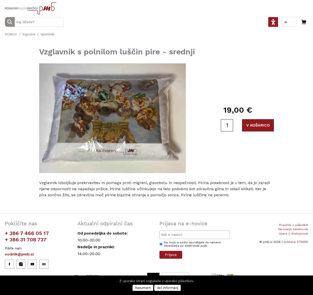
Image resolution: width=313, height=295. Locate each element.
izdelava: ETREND (295, 242)
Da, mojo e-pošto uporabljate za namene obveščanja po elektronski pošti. (192, 244)
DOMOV (11, 34)
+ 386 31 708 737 (25, 239)
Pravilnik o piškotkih (293, 225)
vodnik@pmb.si (19, 254)
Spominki (47, 34)
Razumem (143, 288)
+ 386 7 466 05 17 (27, 233)
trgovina (28, 34)
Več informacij (167, 288)
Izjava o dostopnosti (293, 233)
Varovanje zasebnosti (293, 229)
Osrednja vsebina (12, 2)
